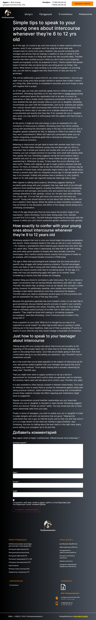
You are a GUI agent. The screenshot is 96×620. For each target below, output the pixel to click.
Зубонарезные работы (68, 547)
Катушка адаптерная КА (19, 549)
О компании (65, 14)
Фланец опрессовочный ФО (19, 569)
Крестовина (13, 565)
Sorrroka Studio (81, 616)
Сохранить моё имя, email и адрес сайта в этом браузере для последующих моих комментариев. (42, 503)
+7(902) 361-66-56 (59, 5)
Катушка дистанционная (19, 552)
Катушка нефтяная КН (18, 556)
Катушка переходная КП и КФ (20, 559)
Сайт (15, 491)
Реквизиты (85, 14)
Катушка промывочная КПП (20, 562)
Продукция (45, 14)
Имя (15, 472)
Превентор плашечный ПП (19, 572)
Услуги (29, 14)
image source (71, 93)
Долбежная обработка (68, 544)
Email (16, 482)
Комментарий (20, 443)
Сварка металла (66, 561)
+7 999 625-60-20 (59, 2)
